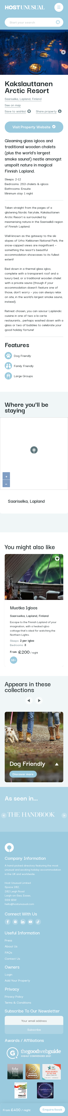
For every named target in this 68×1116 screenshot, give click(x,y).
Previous (4, 52)
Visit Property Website (32, 127)
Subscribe (34, 1029)
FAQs (8, 952)
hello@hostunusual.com (19, 904)
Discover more (23, 773)
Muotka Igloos (23, 607)
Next (63, 52)
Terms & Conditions (18, 1002)
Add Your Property (17, 980)
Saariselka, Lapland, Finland (23, 98)
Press (8, 940)
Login (8, 974)
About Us (11, 946)
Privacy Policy (14, 996)
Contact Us (12, 958)
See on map (13, 105)
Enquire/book (52, 1109)
